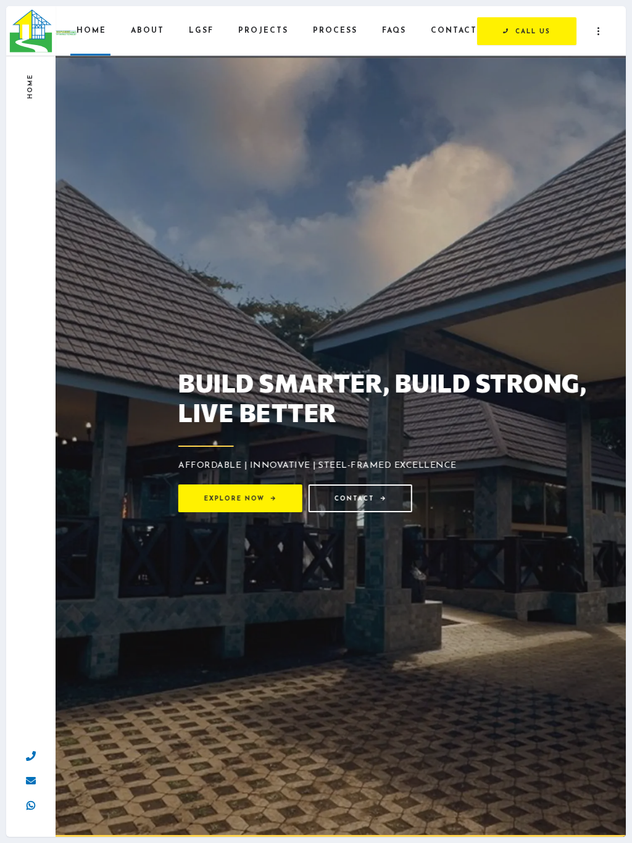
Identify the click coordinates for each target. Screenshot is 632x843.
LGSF (201, 31)
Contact (454, 31)
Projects (263, 31)
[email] (31, 778)
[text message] (31, 803)
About (147, 31)
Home (91, 31)
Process (335, 31)
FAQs (394, 31)
